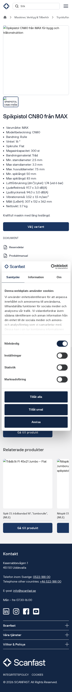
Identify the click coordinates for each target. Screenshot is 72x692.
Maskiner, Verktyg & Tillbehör (31, 17)
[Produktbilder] (36, 66)
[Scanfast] (5, 17)
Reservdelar (16, 247)
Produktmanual (18, 255)
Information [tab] (36, 277)
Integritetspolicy (16, 674)
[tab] (10, 102)
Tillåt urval (36, 409)
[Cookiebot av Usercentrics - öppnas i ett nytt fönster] (51, 266)
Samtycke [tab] (13, 277)
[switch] (62, 355)
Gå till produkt (27, 432)
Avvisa (36, 422)
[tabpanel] (36, 60)
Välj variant (36, 226)
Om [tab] (59, 277)
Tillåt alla (36, 396)
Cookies (37, 674)
